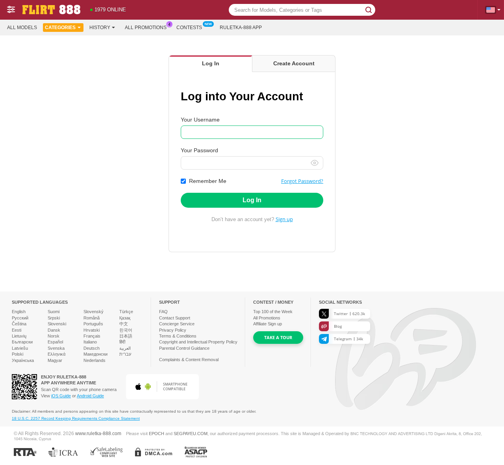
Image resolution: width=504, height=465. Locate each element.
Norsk (53, 336)
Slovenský (93, 311)
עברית (125, 354)
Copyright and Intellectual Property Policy (198, 342)
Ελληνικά (56, 354)
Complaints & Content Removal (189, 359)
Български (22, 342)
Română (91, 318)
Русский (20, 318)
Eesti (16, 330)
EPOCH (156, 433)
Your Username (200, 119)
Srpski (54, 318)
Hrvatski (91, 330)
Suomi (53, 311)
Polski (17, 354)
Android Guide (90, 395)
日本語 (125, 336)
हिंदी (122, 342)
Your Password (199, 150)
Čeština (19, 323)
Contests (189, 27)
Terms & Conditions (177, 336)
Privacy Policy (172, 330)
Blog (338, 326)
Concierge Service (177, 323)
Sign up (284, 219)
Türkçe (126, 311)
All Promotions (146, 27)
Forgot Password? (302, 181)
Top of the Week (273, 311)
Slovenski (57, 323)
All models (22, 27)
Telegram (348, 338)
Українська (23, 360)
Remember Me (207, 181)
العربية (125, 348)
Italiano (90, 342)
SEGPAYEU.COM (191, 433)
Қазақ (124, 318)
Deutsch (91, 348)
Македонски (95, 354)
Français (91, 336)
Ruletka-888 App (241, 27)
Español (55, 342)
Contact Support (174, 318)
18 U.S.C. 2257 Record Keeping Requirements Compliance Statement (76, 418)
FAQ (163, 311)
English (19, 311)
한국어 (125, 330)
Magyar (55, 360)
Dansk (54, 330)
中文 (123, 323)
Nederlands (94, 360)
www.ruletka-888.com (98, 433)
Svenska (56, 348)
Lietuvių (19, 336)
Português (93, 323)
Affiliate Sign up (267, 323)
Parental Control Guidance (184, 348)
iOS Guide (61, 395)
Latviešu (20, 348)
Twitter (349, 313)
